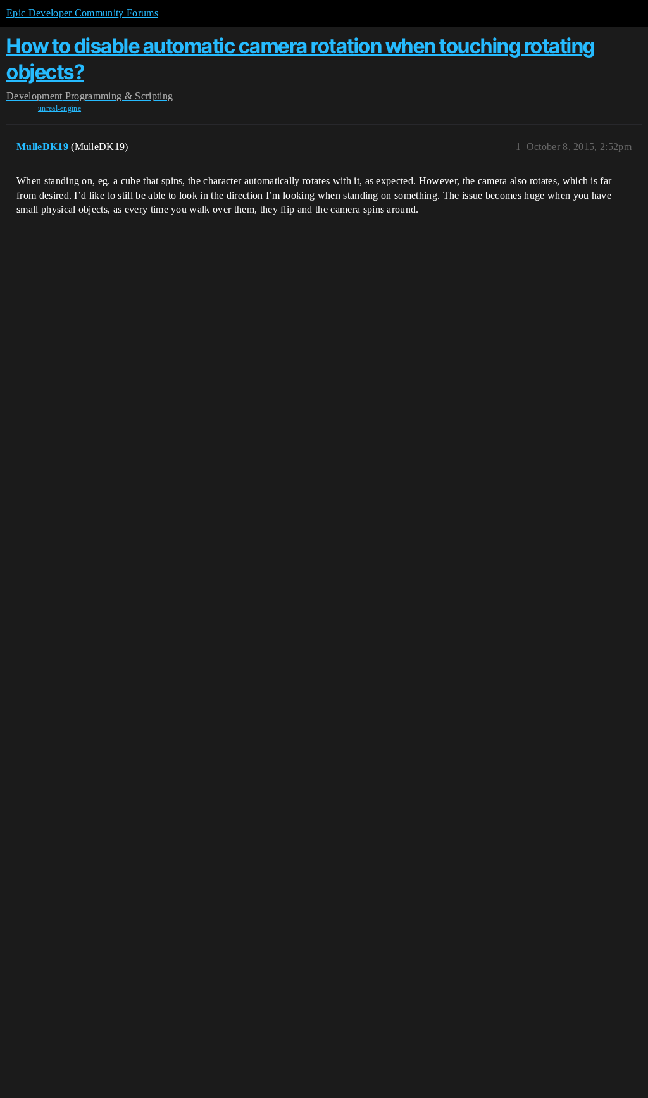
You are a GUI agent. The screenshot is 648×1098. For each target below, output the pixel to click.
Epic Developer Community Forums (82, 13)
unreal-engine (59, 108)
